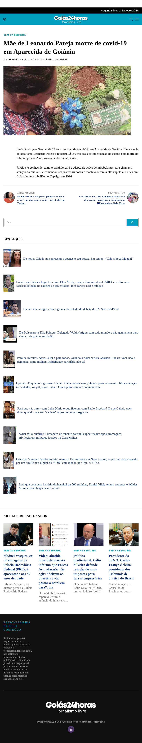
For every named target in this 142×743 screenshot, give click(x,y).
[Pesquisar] (132, 222)
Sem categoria (14, 35)
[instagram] (4, 19)
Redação (14, 59)
